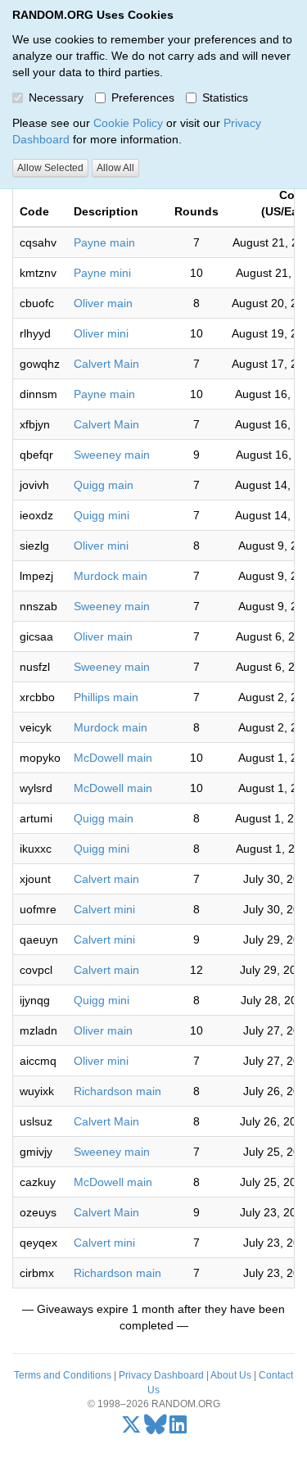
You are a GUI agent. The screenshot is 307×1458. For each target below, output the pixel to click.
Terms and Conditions (62, 1375)
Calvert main (106, 878)
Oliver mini (101, 333)
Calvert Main (106, 363)
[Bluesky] (155, 1428)
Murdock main (110, 575)
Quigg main (103, 484)
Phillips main (106, 697)
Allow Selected (50, 168)
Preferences (142, 97)
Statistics (225, 97)
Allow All (115, 168)
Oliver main (103, 303)
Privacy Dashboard (161, 1375)
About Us (230, 1375)
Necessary (56, 97)
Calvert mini (104, 909)
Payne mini (102, 272)
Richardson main (117, 1091)
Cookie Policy (128, 122)
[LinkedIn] (178, 1428)
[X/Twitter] (131, 1428)
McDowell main (113, 757)
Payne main (104, 242)
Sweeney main (112, 454)
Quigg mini (101, 515)
